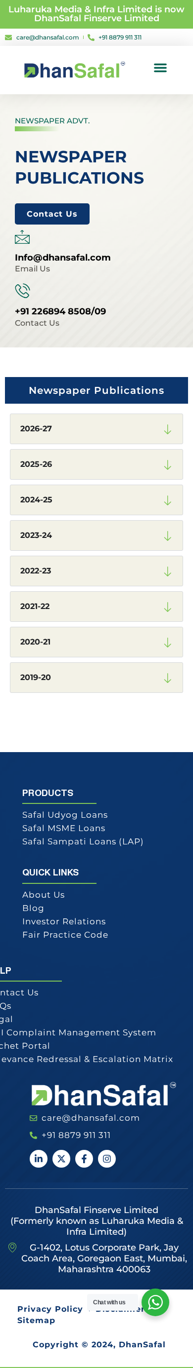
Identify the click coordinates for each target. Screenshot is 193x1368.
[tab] (96, 390)
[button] (160, 67)
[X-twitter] (61, 1159)
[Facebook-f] (84, 1159)
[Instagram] (107, 1159)
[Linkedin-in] (39, 1159)
